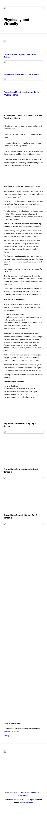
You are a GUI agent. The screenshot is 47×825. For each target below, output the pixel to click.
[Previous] (4, 418)
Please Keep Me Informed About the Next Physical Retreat (22, 93)
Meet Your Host (11, 792)
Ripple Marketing (26, 802)
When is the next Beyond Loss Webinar (21, 74)
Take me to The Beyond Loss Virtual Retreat (20, 55)
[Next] (6, 418)
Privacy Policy (23, 795)
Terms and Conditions (30, 792)
